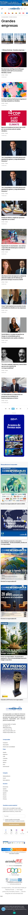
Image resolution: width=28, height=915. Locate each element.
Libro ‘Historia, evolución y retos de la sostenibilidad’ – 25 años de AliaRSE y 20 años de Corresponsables (14, 542)
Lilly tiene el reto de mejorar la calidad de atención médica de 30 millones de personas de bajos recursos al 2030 (13, 277)
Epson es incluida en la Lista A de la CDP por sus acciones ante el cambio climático (13, 129)
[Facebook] (6, 831)
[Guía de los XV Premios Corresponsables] (14, 681)
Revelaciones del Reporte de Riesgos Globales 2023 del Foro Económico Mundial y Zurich (12, 70)
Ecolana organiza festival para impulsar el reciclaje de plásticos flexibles (13, 100)
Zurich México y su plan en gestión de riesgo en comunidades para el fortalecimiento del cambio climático (12, 336)
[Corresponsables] (14, 8)
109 (20, 408)
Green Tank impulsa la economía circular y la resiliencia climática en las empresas (13, 307)
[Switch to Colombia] (12, 13)
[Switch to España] (5, 13)
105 (5, 408)
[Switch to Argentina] (2, 13)
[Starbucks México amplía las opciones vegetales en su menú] (14, 208)
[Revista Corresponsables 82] (14, 601)
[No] (26, 909)
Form (1, 896)
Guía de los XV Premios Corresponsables (12, 699)
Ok (14, 912)
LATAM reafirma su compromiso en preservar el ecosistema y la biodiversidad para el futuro (12, 396)
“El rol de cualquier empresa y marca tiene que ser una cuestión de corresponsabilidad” (14, 366)
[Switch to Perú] (23, 13)
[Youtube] (22, 831)
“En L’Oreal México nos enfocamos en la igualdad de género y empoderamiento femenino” (13, 159)
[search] (21, 9)
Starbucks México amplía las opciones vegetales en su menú (12, 218)
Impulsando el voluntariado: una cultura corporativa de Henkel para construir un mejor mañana (13, 247)
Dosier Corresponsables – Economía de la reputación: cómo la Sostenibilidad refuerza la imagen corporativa (13, 658)
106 (9, 408)
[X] (11, 831)
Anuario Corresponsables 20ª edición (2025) (13, 504)
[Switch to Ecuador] (16, 13)
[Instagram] (16, 831)
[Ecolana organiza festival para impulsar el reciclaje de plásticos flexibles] (14, 89)
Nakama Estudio (9, 889)
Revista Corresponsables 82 (8, 618)
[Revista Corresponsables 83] (14, 564)
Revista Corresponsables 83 (8, 581)
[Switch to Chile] (9, 13)
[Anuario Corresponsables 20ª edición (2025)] (14, 485)
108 (16, 408)
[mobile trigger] (2, 8)
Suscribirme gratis (14, 824)
